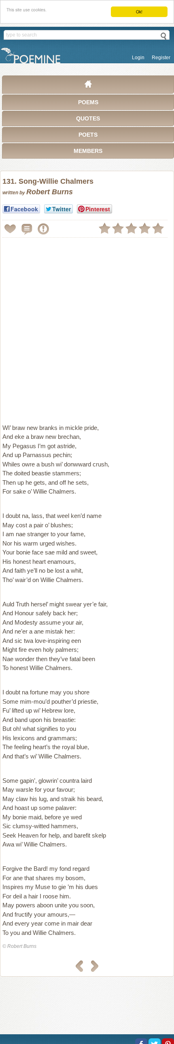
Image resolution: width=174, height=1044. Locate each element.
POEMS (88, 102)
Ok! (139, 12)
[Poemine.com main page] (88, 86)
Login (138, 57)
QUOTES (88, 118)
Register (161, 57)
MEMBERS (88, 151)
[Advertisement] (87, 327)
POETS (88, 134)
